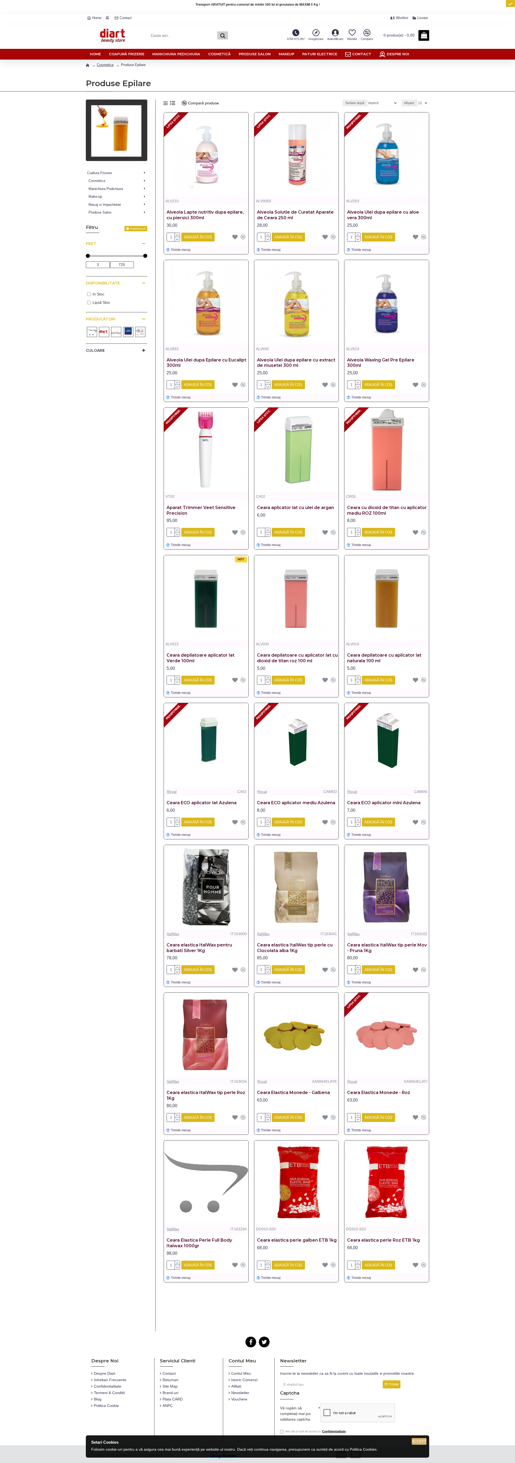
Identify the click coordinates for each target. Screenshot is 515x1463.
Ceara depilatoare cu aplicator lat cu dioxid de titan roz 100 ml (297, 658)
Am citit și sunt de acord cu (315, 1431)
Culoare (95, 350)
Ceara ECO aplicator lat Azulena (202, 802)
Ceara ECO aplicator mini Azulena (384, 802)
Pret (91, 243)
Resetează (138, 228)
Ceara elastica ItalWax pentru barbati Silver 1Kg (199, 947)
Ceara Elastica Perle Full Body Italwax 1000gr (199, 1243)
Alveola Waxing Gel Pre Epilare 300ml (380, 362)
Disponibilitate (103, 283)
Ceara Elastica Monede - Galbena (293, 1092)
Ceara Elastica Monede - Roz (378, 1092)
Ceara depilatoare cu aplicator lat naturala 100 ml (384, 658)
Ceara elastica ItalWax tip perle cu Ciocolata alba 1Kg (295, 947)
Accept (419, 1441)
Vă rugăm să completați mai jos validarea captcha (295, 1413)
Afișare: (409, 103)
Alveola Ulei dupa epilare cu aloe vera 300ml (383, 215)
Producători (100, 319)
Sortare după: (355, 103)
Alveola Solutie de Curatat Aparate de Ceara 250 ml (295, 215)
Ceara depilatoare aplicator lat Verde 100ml (200, 658)
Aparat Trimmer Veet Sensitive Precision (201, 510)
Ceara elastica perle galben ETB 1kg (297, 1240)
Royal (171, 791)
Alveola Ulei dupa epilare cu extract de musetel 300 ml (296, 362)
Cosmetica (105, 65)
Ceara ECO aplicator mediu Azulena (296, 802)
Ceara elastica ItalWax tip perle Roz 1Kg (206, 1095)
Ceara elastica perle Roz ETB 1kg (383, 1240)
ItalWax (173, 934)
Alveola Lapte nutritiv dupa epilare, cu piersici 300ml (205, 215)
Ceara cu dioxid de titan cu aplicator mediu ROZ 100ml (387, 510)
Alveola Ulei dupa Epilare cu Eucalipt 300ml (206, 362)
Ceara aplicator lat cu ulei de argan (295, 507)
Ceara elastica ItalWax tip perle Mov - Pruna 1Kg (387, 947)
